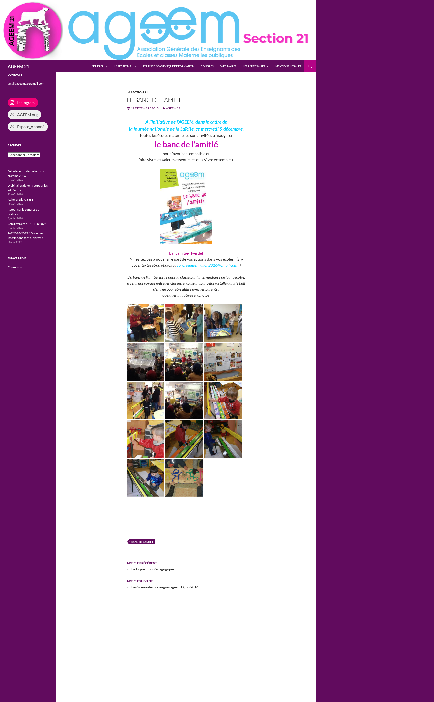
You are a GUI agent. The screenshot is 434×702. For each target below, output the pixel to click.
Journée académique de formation (168, 66)
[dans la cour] (184, 477)
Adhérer (97, 66)
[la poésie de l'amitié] (184, 361)
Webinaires (228, 66)
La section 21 (123, 66)
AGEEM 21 (18, 66)
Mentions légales (288, 66)
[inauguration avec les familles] (145, 400)
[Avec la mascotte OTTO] (145, 322)
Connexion (15, 267)
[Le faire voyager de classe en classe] (184, 322)
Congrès (207, 66)
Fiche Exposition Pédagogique (150, 566)
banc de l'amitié (142, 541)
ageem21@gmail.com (30, 83)
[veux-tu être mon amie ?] (184, 400)
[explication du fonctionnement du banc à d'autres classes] (223, 322)
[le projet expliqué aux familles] (223, 361)
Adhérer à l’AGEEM (20, 200)
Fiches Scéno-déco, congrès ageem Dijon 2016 (162, 584)
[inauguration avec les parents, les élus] (145, 361)
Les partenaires (254, 66)
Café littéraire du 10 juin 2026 (27, 224)
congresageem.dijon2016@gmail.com (207, 265)
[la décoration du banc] (209, 295)
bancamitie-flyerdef (186, 252)
